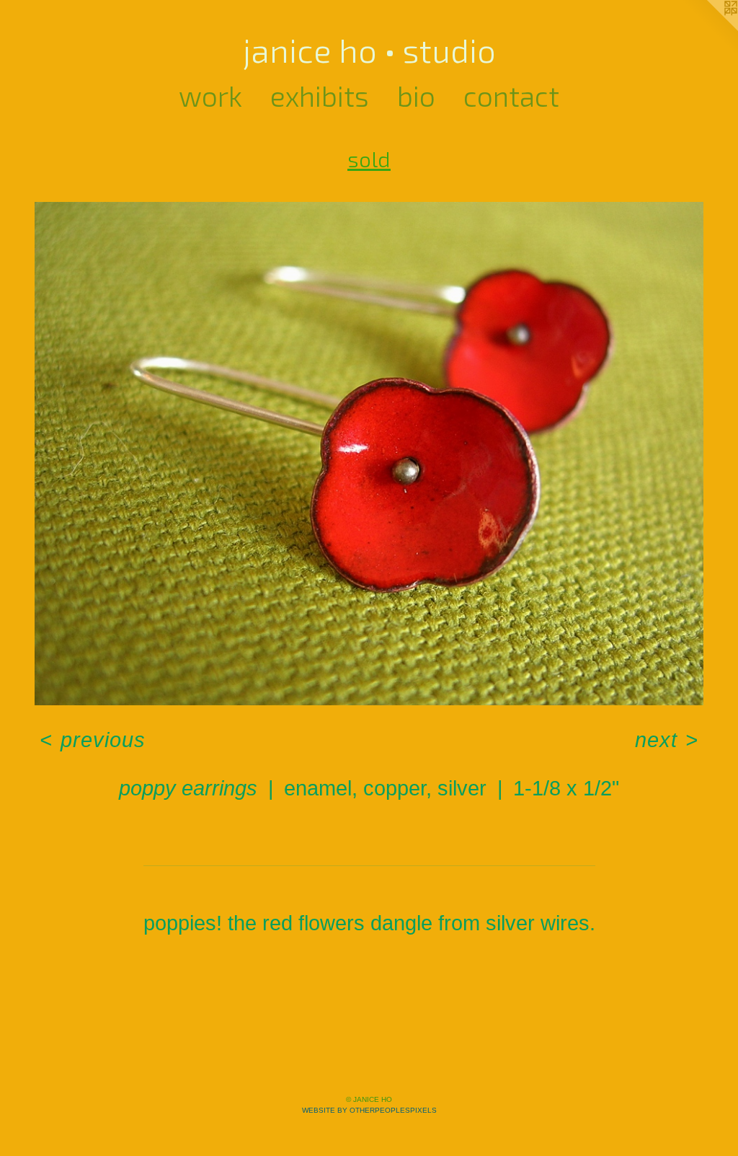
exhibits (319, 95)
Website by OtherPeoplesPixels (369, 1110)
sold (369, 159)
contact (511, 95)
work (210, 95)
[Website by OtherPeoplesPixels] (709, 29)
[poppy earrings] (369, 453)
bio (416, 95)
